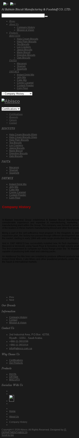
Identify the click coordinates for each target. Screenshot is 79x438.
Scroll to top (8, 435)
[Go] (46, 16)
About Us (14, 416)
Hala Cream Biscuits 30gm (23, 137)
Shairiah (13, 170)
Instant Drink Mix (17, 184)
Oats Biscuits (16, 156)
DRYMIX (13, 377)
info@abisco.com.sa (20, 348)
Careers (13, 120)
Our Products (16, 363)
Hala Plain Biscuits (19, 140)
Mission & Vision (17, 322)
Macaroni (14, 167)
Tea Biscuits (15, 142)
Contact (13, 123)
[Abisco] (11, 101)
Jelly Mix (13, 187)
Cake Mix (14, 189)
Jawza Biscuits (17, 148)
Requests (13, 117)
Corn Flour (14, 197)
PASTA (12, 374)
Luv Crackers (16, 145)
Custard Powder (17, 195)
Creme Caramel (17, 192)
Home (12, 411)
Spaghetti (14, 173)
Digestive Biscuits (18, 153)
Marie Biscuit (16, 150)
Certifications (16, 114)
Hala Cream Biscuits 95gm (23, 134)
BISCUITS (14, 379)
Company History (18, 317)
